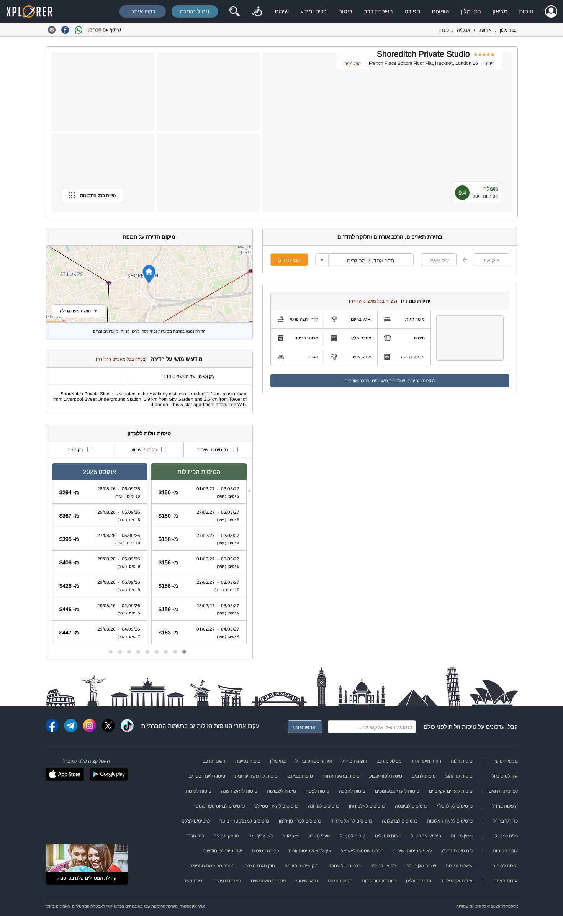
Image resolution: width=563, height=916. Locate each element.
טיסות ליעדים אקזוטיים (451, 791)
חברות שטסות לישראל (362, 851)
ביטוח (345, 11)
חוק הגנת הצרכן (259, 865)
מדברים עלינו (418, 880)
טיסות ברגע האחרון (341, 776)
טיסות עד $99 (459, 776)
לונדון (444, 30)
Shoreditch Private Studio (423, 53)
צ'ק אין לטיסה (383, 865)
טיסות (526, 11)
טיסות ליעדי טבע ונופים (397, 791)
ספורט (412, 11)
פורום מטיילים (388, 836)
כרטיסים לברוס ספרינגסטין (219, 806)
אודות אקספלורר (457, 880)
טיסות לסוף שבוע (385, 776)
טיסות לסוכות (198, 791)
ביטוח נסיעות (247, 761)
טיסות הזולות (213, 726)
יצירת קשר (194, 880)
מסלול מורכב (389, 761)
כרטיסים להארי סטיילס (276, 806)
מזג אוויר (290, 836)
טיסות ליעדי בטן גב (207, 776)
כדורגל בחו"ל (505, 821)
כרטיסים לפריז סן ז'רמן (300, 821)
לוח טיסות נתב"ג (457, 851)
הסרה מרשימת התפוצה (212, 865)
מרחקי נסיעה (226, 836)
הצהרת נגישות (227, 880)
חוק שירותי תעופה (302, 865)
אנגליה (463, 30)
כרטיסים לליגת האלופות (450, 821)
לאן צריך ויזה (261, 836)
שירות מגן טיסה (421, 865)
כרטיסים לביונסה (411, 806)
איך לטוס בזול (505, 776)
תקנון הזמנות (339, 880)
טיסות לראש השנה (239, 791)
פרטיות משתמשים (268, 880)
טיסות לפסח (317, 791)
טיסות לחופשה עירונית (256, 776)
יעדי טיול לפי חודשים (222, 851)
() (373, 301)
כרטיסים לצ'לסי (195, 821)
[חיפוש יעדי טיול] (234, 11)
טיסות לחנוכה (352, 791)
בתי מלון (471, 11)
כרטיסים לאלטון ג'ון (367, 806)
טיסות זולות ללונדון (149, 433)
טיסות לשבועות (281, 791)
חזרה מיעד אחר (426, 761)
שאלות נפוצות (459, 865)
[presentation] (249, 490)
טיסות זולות (462, 726)
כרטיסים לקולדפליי (455, 806)
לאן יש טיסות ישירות (412, 851)
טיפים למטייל (352, 836)
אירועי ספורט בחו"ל (313, 761)
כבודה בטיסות (265, 851)
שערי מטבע (319, 836)
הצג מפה (352, 63)
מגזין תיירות (462, 836)
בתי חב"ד (195, 836)
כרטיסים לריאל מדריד (351, 821)
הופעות (440, 11)
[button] (184, 651)
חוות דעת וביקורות (379, 880)
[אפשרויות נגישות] (257, 11)
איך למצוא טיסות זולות (309, 851)
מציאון (500, 11)
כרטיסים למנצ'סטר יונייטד (244, 821)
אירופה (485, 30)
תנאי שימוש (306, 880)
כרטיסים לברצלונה (399, 821)
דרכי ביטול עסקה (344, 865)
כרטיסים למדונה (323, 806)
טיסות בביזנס (300, 776)
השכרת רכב (378, 11)
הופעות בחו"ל (354, 761)
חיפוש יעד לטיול (426, 836)
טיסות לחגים (424, 776)
